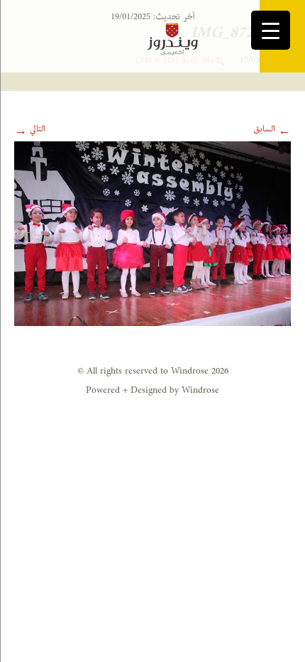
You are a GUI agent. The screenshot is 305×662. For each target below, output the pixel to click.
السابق (272, 129)
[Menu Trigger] (270, 30)
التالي (29, 129)
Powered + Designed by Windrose (152, 390)
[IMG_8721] (152, 233)
